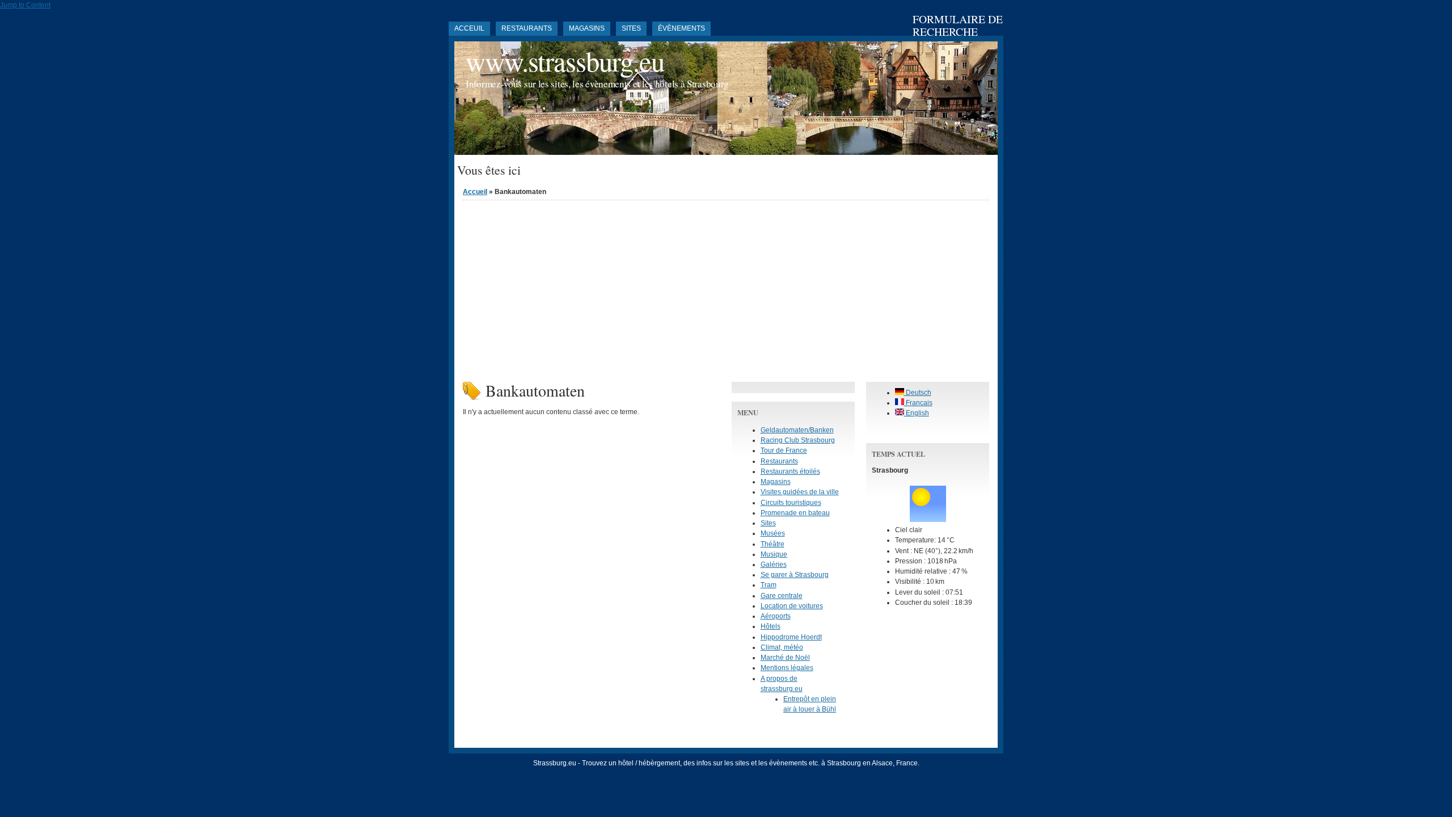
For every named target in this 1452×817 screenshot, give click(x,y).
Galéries (774, 564)
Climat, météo (782, 647)
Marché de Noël (785, 658)
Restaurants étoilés (790, 471)
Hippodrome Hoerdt (791, 637)
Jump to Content (25, 5)
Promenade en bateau (795, 513)
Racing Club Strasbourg (798, 440)
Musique (774, 554)
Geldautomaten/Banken (797, 430)
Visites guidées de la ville (800, 492)
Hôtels (770, 626)
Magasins (587, 28)
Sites (631, 28)
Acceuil (469, 28)
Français (918, 403)
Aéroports (776, 616)
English (916, 413)
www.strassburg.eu (565, 61)
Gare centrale (782, 596)
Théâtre (772, 544)
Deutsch (917, 393)
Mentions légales (787, 668)
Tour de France (784, 450)
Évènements (681, 28)
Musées (773, 533)
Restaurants (526, 28)
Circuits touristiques (791, 503)
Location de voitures (792, 606)
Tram (768, 585)
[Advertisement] (726, 288)
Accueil (475, 192)
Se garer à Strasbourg (795, 575)
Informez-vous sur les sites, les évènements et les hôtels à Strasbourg (597, 83)
